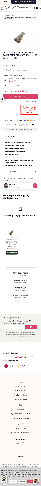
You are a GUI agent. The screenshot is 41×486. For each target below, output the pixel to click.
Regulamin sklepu (20, 391)
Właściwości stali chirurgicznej (20, 432)
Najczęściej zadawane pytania (20, 414)
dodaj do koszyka (20, 96)
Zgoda (30, 481)
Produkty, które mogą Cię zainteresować (16, 196)
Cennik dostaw (20, 386)
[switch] (4, 483)
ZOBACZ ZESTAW (12, 252)
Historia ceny (10, 69)
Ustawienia (13, 481)
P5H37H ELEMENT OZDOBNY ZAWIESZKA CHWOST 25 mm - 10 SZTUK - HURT (11, 242)
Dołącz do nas (20, 439)
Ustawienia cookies (20, 399)
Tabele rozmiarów (20, 428)
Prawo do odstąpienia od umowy (20, 418)
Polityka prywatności (20, 395)
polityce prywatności (24, 476)
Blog (20, 405)
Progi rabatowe (21, 424)
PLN (30, 8)
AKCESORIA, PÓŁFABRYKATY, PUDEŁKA (23, 2)
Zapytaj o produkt (31, 101)
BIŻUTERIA (6, 2)
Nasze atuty (20, 409)
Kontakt (20, 382)
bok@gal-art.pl (23, 466)
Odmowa (22, 481)
